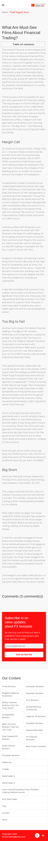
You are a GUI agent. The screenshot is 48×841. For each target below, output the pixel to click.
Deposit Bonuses (34, 730)
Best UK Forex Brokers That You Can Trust (10, 727)
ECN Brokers (32, 700)
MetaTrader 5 (8, 783)
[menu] (3, 5)
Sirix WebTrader (9, 799)
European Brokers (11, 755)
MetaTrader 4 (8, 776)
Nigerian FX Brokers (35, 716)
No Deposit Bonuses (31, 738)
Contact (6, 813)
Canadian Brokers (34, 723)
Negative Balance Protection (10, 694)
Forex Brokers (9, 686)
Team (4, 820)
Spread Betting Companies (33, 708)
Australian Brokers (35, 686)
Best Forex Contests (36, 746)
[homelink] (38, 5)
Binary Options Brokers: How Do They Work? (10, 705)
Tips (4, 806)
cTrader (5, 769)
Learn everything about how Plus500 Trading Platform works (20, 791)
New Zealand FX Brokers (10, 737)
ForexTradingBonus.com (13, 837)
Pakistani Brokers (34, 693)
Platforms (6, 762)
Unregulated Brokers (8, 716)
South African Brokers (8, 747)
